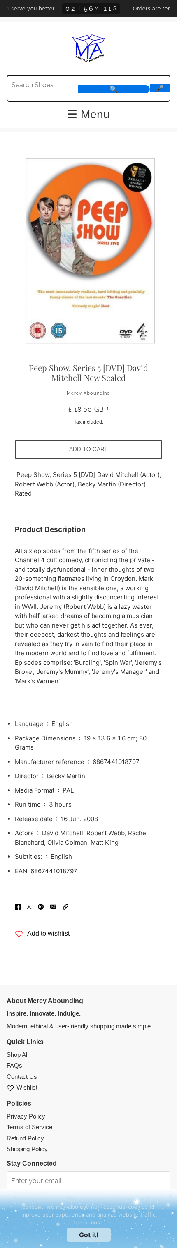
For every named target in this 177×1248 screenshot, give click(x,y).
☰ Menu (88, 115)
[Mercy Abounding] (88, 47)
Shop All (17, 1054)
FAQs (14, 1065)
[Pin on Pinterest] (41, 906)
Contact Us (22, 1076)
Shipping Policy (27, 1148)
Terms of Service (29, 1127)
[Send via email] (53, 906)
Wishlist (26, 1087)
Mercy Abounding (88, 393)
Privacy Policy (26, 1116)
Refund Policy (25, 1138)
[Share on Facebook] (18, 906)
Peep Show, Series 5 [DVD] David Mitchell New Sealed (88, 372)
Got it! (88, 1235)
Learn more (87, 1222)
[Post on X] (29, 906)
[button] (65, 906)
